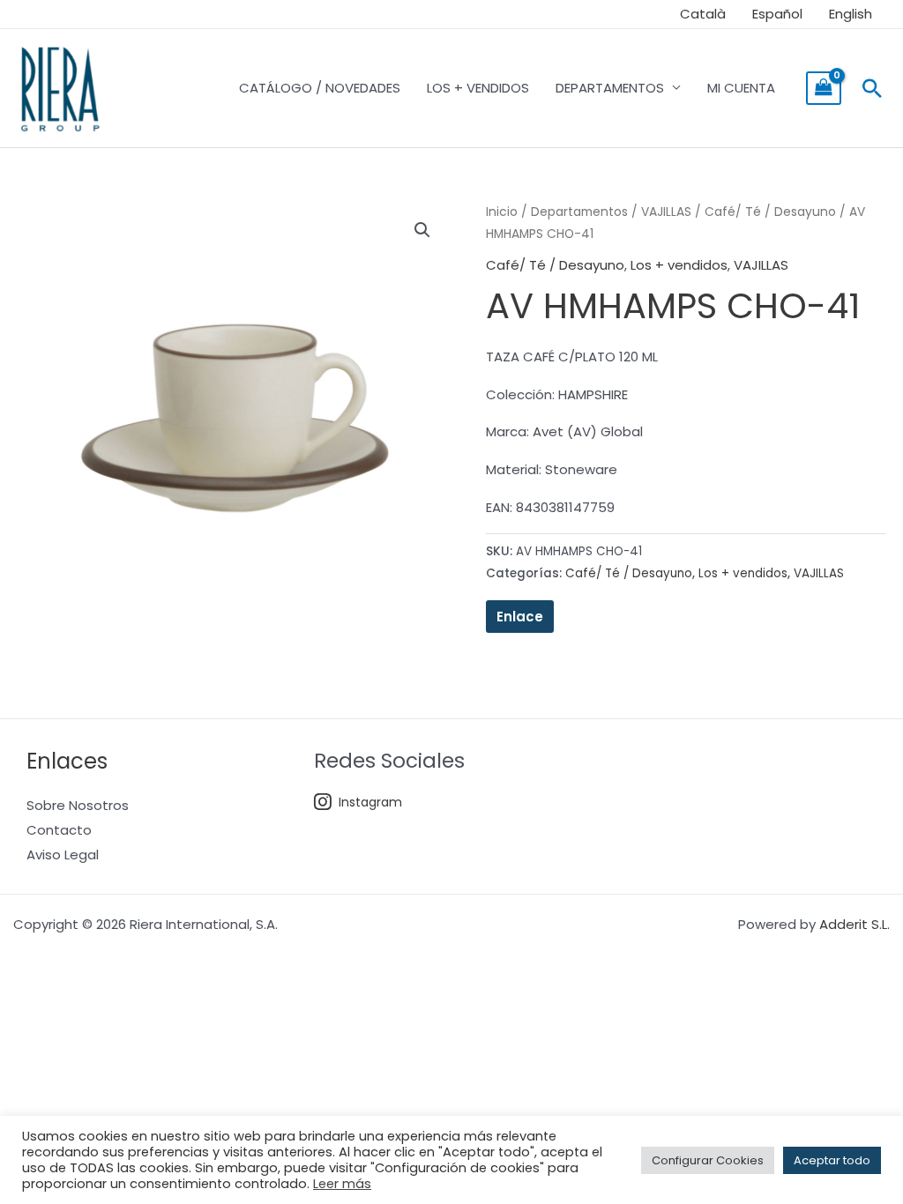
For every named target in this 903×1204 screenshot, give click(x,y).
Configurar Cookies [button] (708, 1160)
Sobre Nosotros (77, 805)
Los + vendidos (679, 265)
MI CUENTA (741, 87)
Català (703, 13)
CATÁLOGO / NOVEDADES (319, 87)
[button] (872, 88)
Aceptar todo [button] (832, 1160)
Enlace (519, 616)
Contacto (59, 830)
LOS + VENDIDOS (478, 87)
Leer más (342, 1184)
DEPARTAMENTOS (610, 87)
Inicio (502, 212)
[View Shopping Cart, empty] (823, 88)
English (850, 13)
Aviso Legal (62, 854)
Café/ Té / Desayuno (770, 212)
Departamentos (579, 212)
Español (777, 13)
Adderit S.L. (854, 924)
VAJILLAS (666, 212)
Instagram (370, 802)
